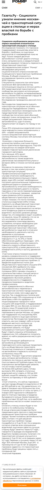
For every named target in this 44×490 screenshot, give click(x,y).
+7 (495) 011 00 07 (9, 465)
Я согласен (22, 485)
